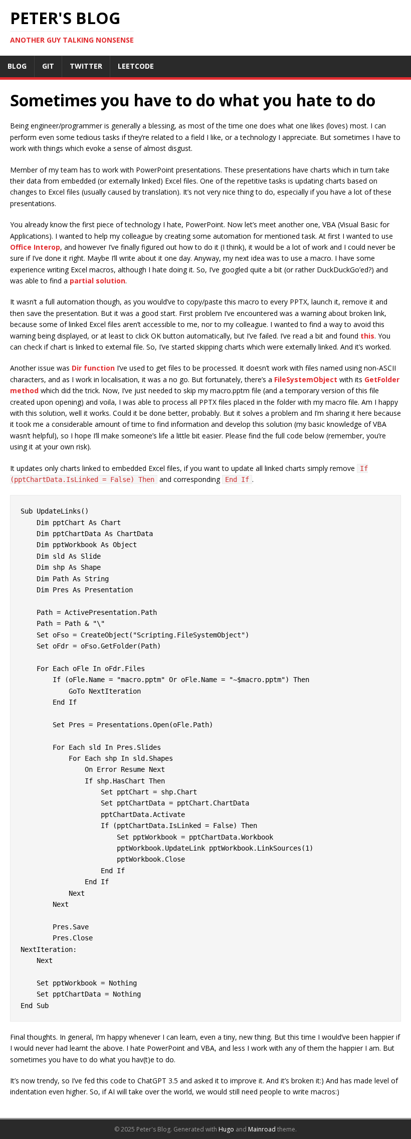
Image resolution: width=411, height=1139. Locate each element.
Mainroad (262, 1129)
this (367, 336)
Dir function (93, 368)
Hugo (226, 1129)
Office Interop (35, 247)
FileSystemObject (305, 379)
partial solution (97, 280)
